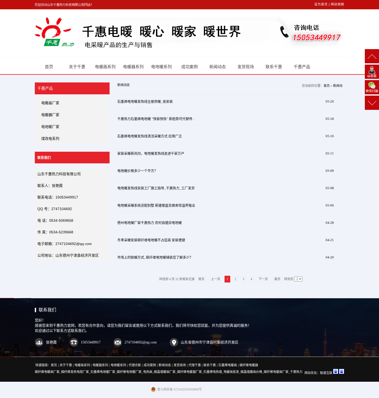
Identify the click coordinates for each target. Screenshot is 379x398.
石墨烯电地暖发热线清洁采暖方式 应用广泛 (149, 136)
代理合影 (135, 365)
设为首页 (321, 4)
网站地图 (337, 4)
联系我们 (47, 310)
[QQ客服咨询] (372, 72)
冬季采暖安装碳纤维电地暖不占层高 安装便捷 (151, 240)
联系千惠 (274, 67)
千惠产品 (302, 67)
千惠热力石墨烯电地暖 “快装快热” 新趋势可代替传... (156, 119)
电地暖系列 (161, 67)
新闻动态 (217, 67)
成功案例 (189, 67)
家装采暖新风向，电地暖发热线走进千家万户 (150, 153)
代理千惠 (194, 365)
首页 (49, 67)
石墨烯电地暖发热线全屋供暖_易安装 (145, 101)
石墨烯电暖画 (227, 365)
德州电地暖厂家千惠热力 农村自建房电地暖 (149, 223)
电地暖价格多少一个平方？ (137, 171)
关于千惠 (77, 67)
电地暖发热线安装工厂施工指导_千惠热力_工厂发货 (156, 188)
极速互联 (326, 373)
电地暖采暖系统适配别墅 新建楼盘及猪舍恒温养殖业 (156, 205)
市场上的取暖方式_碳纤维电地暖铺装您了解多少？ (155, 257)
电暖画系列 (105, 67)
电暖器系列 (133, 67)
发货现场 (245, 67)
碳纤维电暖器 (249, 365)
